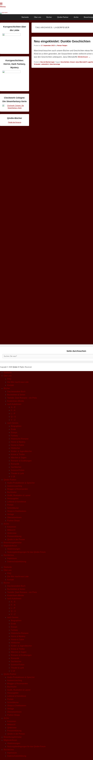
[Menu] (1, 3)
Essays (14, 432)
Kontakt (10, 385)
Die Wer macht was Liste (18, 382)
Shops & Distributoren (16, 511)
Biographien (16, 426)
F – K (13, 410)
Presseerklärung (14, 536)
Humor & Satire (17, 445)
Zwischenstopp (55, 64)
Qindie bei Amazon (14, 122)
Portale (10, 505)
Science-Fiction (17, 470)
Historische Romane (19, 439)
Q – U (13, 417)
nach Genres (12, 423)
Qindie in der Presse (16, 539)
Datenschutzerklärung (16, 561)
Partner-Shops (13, 521)
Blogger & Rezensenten (17, 489)
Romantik (15, 464)
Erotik (13, 429)
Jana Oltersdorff (81, 62)
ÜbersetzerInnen (14, 517)
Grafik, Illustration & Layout (18, 495)
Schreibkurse (13, 508)
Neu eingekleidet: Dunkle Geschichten (62, 41)
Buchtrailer (12, 492)
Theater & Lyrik (17, 473)
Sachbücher (16, 467)
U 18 (13, 477)
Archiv (76, 17)
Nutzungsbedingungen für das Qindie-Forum (26, 552)
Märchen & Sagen (18, 458)
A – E (13, 407)
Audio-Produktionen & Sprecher (21, 483)
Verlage (10, 514)
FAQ (9, 379)
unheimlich (45, 64)
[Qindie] (46, 13)
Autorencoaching (14, 486)
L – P (13, 413)
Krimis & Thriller (18, 454)
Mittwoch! (11, 530)
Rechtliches (9, 555)
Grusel (72, 62)
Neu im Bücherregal (47, 62)
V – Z (13, 420)
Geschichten (65, 62)
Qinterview (11, 533)
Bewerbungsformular (13, 543)
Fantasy (14, 436)
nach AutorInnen (14, 404)
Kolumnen (11, 527)
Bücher (49, 17)
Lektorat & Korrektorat (16, 502)
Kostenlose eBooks (15, 401)
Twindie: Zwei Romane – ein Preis (22, 398)
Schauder (37, 64)
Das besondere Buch (16, 392)
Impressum (12, 558)
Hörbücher (15, 448)
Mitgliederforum (10, 546)
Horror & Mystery (18, 442)
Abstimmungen (13, 549)
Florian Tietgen (62, 45)
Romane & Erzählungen (21, 461)
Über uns (37, 17)
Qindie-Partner (62, 17)
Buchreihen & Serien (16, 395)
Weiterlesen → (84, 57)
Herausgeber (13, 498)
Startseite (25, 17)
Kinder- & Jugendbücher (21, 451)
